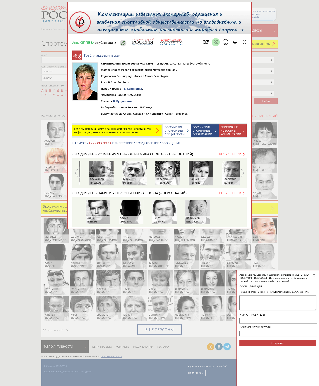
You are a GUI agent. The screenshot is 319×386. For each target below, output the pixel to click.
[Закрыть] (244, 42)
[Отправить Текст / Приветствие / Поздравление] (225, 42)
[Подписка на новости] (206, 42)
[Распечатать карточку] (235, 42)
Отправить (277, 343)
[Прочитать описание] (216, 42)
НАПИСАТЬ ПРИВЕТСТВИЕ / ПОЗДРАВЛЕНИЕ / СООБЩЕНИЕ (126, 143)
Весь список (230, 154)
